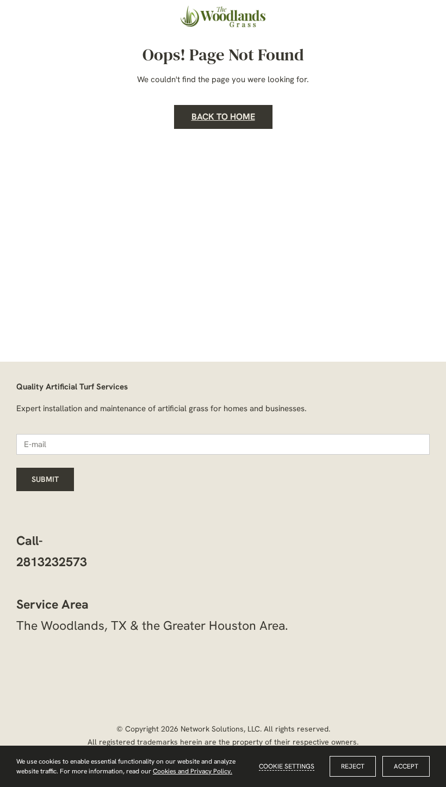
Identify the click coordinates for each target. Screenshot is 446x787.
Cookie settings (286, 766)
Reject (352, 766)
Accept (406, 766)
